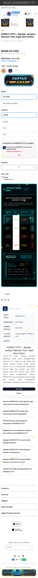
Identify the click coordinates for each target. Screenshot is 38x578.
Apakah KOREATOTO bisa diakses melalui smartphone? (16, 451)
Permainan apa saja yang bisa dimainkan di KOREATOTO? (15, 422)
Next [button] (36, 3)
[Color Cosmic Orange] (3, 71)
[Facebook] (2, 300)
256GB (5, 115)
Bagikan (19, 393)
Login (10, 574)
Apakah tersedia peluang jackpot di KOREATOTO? (17, 470)
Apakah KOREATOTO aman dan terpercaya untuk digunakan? (15, 412)
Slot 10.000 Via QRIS (10, 103)
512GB (5, 122)
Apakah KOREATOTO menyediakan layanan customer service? (17, 460)
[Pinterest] (9, 300)
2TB (4, 134)
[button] (4, 15)
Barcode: (14, 40)
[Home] (13, 13)
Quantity (4, 162)
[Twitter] (5, 300)
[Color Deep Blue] (10, 71)
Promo (5, 574)
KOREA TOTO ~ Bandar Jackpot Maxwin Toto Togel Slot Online (19, 2)
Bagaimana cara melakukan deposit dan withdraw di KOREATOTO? (17, 431)
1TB (4, 128)
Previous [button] (2, 3)
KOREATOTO (7, 356)
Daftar (17, 574)
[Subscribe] (31, 547)
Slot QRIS (6, 97)
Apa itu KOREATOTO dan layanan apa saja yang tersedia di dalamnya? (18, 403)
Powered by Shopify (25, 567)
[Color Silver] (17, 71)
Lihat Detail (19, 389)
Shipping (10, 53)
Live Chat (33, 574)
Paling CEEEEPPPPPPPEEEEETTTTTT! (22, 3)
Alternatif (26, 574)
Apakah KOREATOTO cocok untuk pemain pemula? (16, 441)
